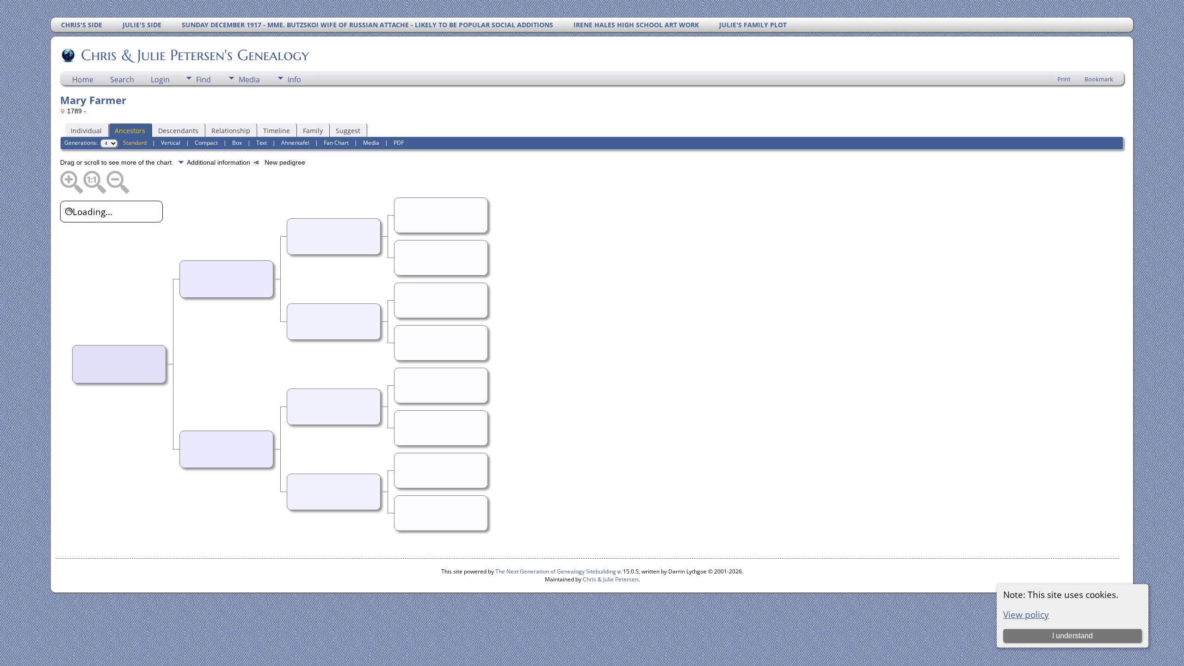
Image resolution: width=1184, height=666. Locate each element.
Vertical (170, 143)
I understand (1072, 636)
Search (122, 79)
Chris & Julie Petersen (610, 579)
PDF (399, 143)
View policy (1026, 614)
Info (294, 79)
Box (237, 143)
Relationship (230, 130)
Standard (135, 143)
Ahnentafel (295, 143)
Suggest (348, 130)
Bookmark (1099, 79)
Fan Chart (336, 143)
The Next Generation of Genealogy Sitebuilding (555, 571)
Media (249, 79)
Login (160, 79)
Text (261, 143)
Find (203, 79)
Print (1064, 79)
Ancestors (130, 130)
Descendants (178, 130)
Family (313, 130)
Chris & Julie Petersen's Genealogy (195, 55)
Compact (206, 143)
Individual (86, 130)
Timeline (276, 130)
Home (82, 79)
